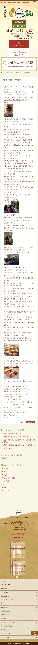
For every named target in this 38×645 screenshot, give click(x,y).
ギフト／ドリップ (6, 603)
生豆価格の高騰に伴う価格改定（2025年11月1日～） (18, 445)
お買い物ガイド (5, 633)
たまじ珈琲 (5, 481)
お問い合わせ (5, 615)
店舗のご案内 (5, 596)
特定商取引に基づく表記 (8, 622)
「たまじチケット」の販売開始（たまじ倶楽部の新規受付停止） (18, 441)
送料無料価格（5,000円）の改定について (15, 437)
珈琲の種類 (4, 588)
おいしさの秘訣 (5, 585)
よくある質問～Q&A (7, 626)
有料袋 (4, 487)
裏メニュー (5, 490)
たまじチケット (7, 475)
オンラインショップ (7, 600)
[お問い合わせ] (19, 26)
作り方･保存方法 (6, 592)
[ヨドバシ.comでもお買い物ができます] (19, 53)
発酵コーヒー (5, 607)
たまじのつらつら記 (8, 478)
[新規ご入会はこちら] (19, 22)
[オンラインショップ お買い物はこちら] (19, 44)
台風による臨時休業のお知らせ (12, 433)
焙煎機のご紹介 (5, 611)
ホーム (3, 72)
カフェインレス (7, 471)
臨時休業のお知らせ (8, 448)
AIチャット (34, 633)
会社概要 (3, 618)
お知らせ (5, 468)
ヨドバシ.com (5, 637)
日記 (22, 422)
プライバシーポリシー (7, 630)
